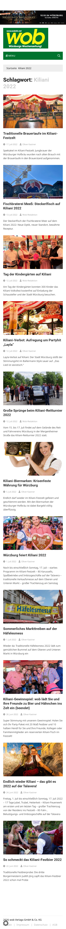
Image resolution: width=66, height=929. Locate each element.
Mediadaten (9, 3)
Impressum (50, 3)
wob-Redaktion (29, 214)
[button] (59, 56)
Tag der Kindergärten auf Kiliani (27, 274)
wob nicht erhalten (25, 3)
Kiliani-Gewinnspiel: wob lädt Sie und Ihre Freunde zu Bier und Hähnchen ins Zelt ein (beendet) (32, 703)
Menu (11, 55)
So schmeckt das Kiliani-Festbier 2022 (32, 860)
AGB (54, 925)
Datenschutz (41, 925)
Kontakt (40, 3)
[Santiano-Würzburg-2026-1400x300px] (33, 17)
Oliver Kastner (29, 144)
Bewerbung (8, 7)
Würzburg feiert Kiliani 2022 (24, 555)
